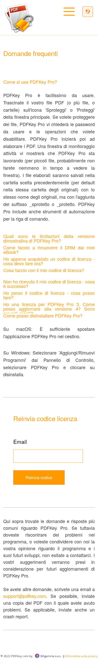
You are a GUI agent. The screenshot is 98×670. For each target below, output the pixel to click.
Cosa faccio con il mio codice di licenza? (43, 270)
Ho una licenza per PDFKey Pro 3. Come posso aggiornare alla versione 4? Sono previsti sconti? (49, 308)
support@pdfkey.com (24, 596)
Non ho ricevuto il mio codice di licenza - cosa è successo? (49, 283)
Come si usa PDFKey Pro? (30, 81)
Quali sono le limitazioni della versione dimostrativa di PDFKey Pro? (49, 238)
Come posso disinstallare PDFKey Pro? (42, 315)
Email (20, 441)
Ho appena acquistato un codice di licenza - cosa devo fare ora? (49, 261)
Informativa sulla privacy (81, 656)
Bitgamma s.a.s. (50, 656)
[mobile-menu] (77, 12)
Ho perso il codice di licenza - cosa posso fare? (49, 295)
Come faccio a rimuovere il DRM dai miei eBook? (49, 249)
